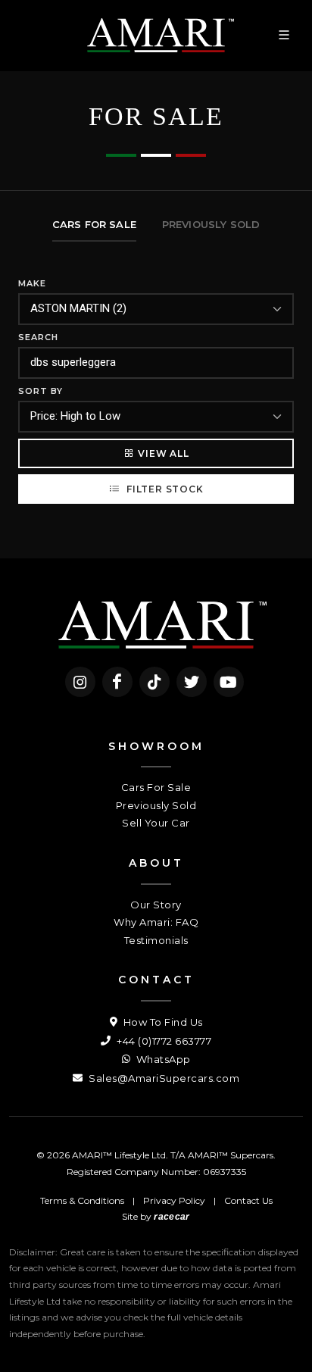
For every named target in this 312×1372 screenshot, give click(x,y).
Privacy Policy (174, 1200)
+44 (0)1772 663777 (162, 1041)
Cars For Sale (156, 787)
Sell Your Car (156, 823)
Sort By (40, 391)
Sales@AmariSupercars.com (162, 1078)
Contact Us (248, 1200)
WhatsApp (162, 1059)
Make (32, 283)
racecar (171, 1216)
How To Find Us (161, 1022)
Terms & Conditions (82, 1200)
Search (38, 337)
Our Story (156, 905)
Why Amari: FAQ (156, 922)
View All (163, 453)
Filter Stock (163, 489)
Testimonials (156, 940)
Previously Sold (156, 805)
